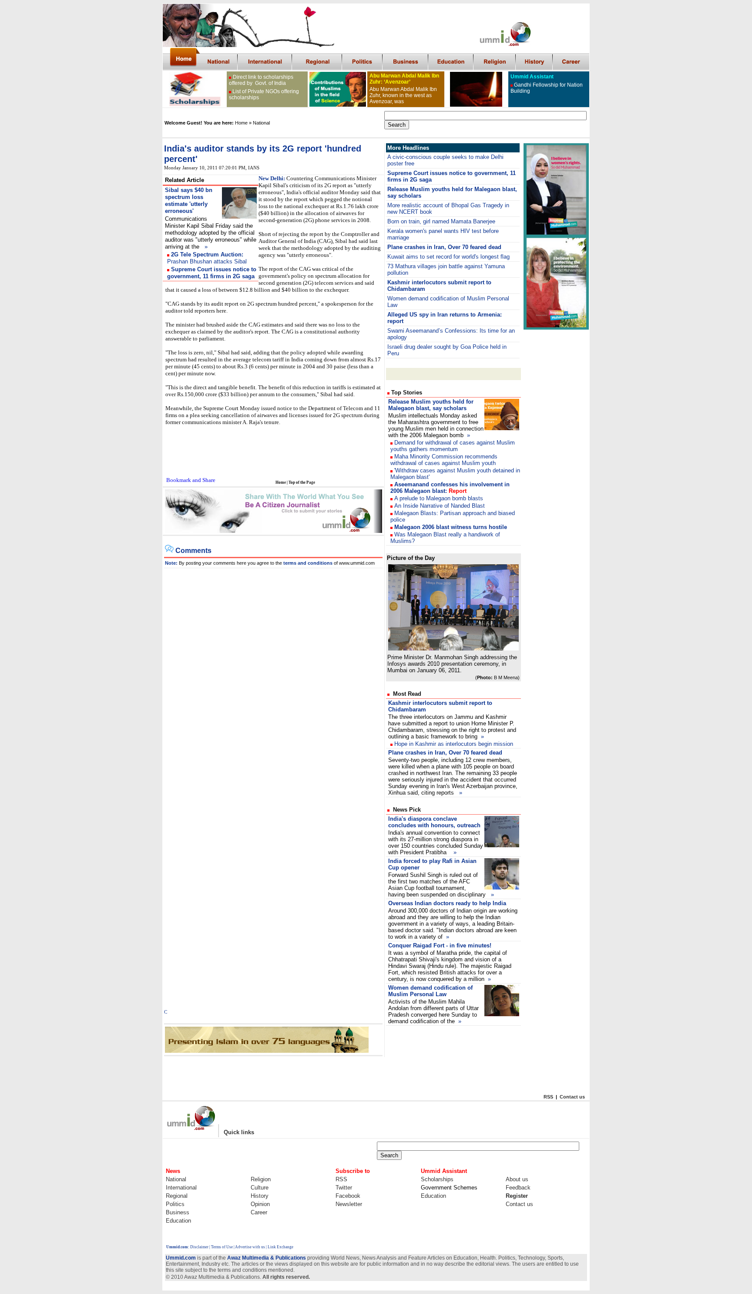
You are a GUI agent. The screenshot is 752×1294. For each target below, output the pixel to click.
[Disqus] (273, 677)
